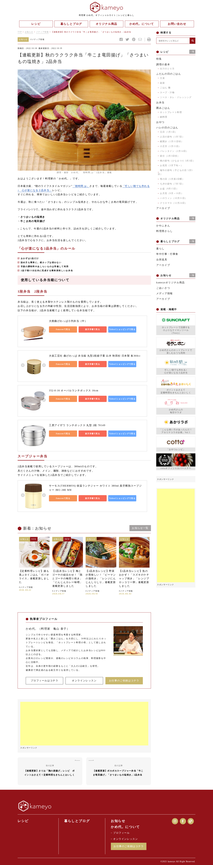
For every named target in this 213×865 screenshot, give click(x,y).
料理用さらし (164, 231)
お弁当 (160, 102)
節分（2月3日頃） (170, 156)
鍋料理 (163, 117)
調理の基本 (163, 64)
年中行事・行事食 (167, 254)
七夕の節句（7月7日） (172, 184)
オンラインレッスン (84, 680)
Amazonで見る (63, 329)
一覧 (192, 51)
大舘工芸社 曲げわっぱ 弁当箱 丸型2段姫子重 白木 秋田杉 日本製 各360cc (95, 355)
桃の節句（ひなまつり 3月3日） (177, 161)
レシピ (23, 821)
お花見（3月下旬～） (171, 165)
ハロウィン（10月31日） (173, 198)
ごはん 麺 (165, 87)
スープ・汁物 (167, 92)
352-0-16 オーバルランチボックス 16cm (73, 390)
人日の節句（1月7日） (172, 137)
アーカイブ (163, 208)
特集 (159, 59)
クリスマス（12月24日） (173, 203)
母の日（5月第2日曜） (172, 179)
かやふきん (163, 225)
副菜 (162, 83)
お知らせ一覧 (140, 528)
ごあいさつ (163, 288)
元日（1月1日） (168, 132)
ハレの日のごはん (167, 127)
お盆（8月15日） (169, 188)
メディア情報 (42, 32)
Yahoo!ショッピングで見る (122, 329)
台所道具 (161, 259)
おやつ (160, 122)
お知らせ (29, 32)
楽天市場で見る (92, 329)
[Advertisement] (84, 723)
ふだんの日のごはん (168, 73)
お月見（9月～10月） (172, 193)
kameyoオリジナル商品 (170, 282)
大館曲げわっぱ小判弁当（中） (68, 321)
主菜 (162, 78)
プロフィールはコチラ (44, 680)
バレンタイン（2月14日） (174, 151)
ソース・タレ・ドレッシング (176, 97)
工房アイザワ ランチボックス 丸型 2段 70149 (77, 425)
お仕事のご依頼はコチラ (124, 680)
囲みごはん (163, 108)
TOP (20, 32)
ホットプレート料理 (171, 112)
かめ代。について (125, 827)
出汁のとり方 (167, 68)
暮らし (160, 248)
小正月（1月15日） (170, 146)
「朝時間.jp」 (81, 186)
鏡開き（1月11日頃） (172, 141)
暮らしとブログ (77, 821)
